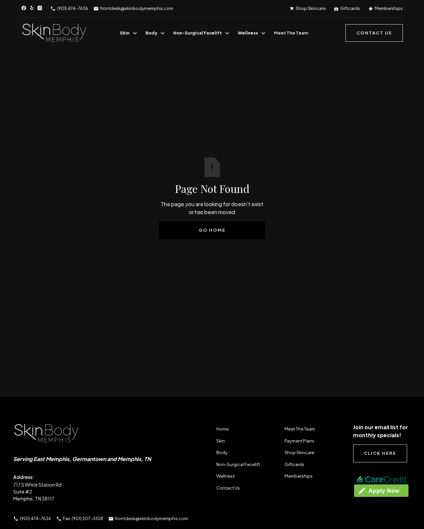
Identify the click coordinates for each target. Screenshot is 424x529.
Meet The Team (291, 32)
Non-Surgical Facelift (197, 32)
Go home (212, 230)
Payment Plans (299, 440)
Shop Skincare (299, 452)
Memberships (299, 476)
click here (380, 453)
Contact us (374, 32)
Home (222, 429)
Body (151, 32)
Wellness (248, 32)
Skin (125, 32)
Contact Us (228, 488)
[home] (54, 33)
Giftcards (294, 464)
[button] (128, 33)
